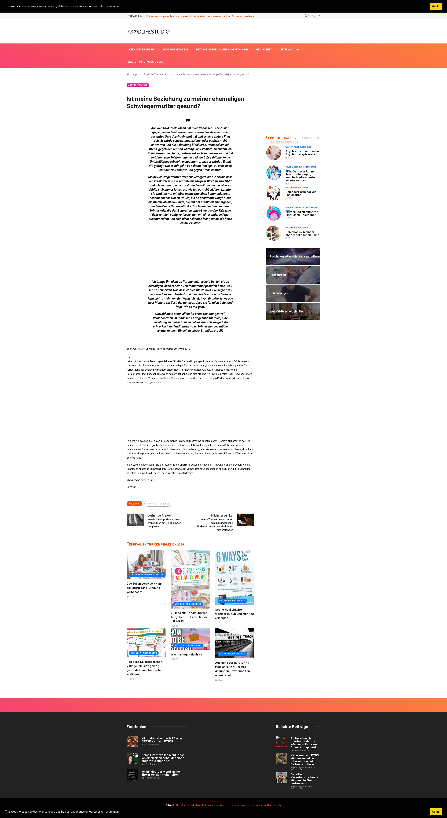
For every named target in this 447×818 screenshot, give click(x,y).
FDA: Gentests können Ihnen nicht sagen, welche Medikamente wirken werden (300, 175)
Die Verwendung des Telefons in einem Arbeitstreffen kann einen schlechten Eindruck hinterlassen (200, 16)
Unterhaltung (289, 49)
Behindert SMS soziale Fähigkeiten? (300, 193)
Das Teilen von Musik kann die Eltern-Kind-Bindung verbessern (145, 587)
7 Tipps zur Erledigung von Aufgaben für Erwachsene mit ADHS (189, 617)
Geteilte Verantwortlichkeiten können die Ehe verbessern (305, 778)
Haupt (134, 74)
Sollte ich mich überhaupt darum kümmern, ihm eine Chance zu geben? (304, 742)
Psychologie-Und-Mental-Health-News (222, 49)
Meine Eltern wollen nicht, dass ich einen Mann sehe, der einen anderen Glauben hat (162, 758)
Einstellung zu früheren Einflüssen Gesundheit (301, 213)
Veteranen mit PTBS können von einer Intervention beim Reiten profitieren (305, 759)
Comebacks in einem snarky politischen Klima (302, 233)
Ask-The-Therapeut (175, 49)
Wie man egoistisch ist (186, 654)
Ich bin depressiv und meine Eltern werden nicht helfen (160, 772)
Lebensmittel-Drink (141, 49)
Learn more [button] (112, 811)
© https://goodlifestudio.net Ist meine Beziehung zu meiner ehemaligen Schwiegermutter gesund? (226, 805)
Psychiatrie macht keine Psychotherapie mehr (302, 152)
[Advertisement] (190, 252)
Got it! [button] (436, 811)
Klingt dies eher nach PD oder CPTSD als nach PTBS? (161, 739)
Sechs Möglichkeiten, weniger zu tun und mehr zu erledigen (234, 613)
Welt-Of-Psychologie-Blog (145, 61)
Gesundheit (264, 49)
